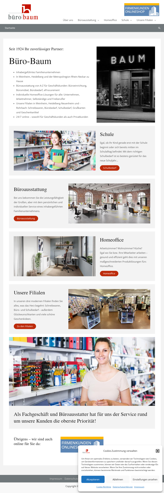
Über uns (68, 20)
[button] (157, 451)
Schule (125, 20)
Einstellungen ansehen (145, 479)
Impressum (139, 486)
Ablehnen (118, 479)
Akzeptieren (92, 479)
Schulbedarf (109, 167)
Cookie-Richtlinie (103, 486)
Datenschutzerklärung (123, 486)
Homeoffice (110, 20)
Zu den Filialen (25, 326)
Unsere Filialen (145, 20)
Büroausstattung (87, 20)
